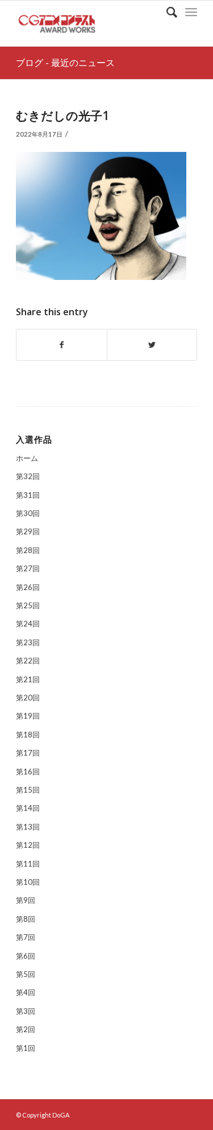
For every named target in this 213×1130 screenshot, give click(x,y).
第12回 (28, 844)
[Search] (166, 12)
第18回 (28, 734)
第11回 (28, 863)
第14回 (28, 808)
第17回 (28, 752)
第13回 (28, 826)
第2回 (25, 1029)
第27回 (28, 568)
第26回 (28, 587)
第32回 (28, 476)
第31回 (28, 495)
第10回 (28, 881)
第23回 (28, 642)
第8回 (25, 918)
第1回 (25, 1048)
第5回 (25, 974)
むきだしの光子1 (62, 115)
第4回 (25, 992)
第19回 (28, 715)
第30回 (28, 513)
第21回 (28, 679)
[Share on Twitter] (152, 344)
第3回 (25, 1011)
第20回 (28, 697)
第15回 (28, 789)
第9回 (25, 900)
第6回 (25, 955)
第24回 (28, 623)
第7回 (25, 937)
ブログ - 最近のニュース (65, 62)
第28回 (28, 550)
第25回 (28, 605)
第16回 (28, 771)
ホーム (27, 458)
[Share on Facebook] (61, 344)
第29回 (28, 531)
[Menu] (191, 12)
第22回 (28, 660)
